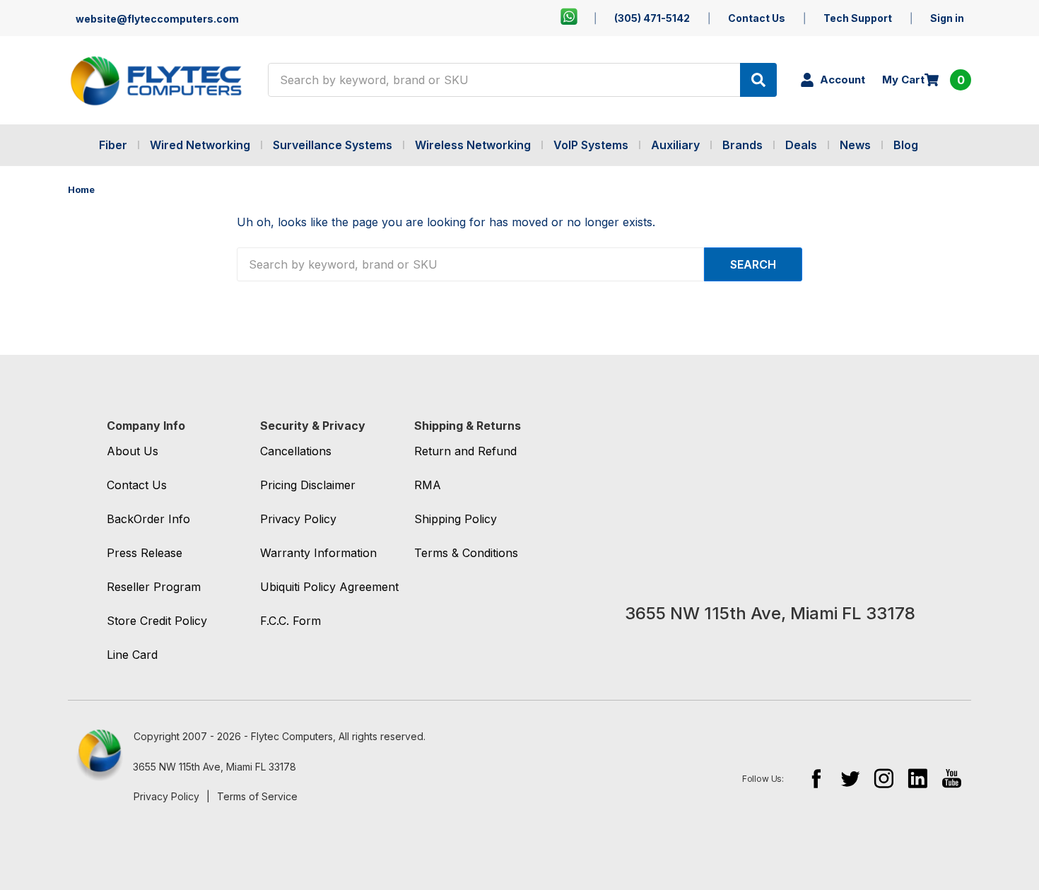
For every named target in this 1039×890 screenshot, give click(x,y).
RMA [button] (427, 485)
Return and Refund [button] (465, 451)
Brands (742, 145)
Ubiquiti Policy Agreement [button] (329, 587)
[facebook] (816, 778)
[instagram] (884, 778)
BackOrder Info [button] (148, 519)
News (855, 145)
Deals (801, 145)
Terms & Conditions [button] (466, 553)
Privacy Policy (166, 796)
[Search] (758, 80)
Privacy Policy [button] (298, 519)
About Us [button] (132, 451)
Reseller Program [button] (154, 587)
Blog (905, 145)
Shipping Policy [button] (455, 519)
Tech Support (857, 18)
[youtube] (952, 778)
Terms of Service (257, 796)
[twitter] (850, 778)
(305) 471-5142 (652, 18)
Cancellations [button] (295, 451)
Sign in (947, 18)
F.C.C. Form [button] (290, 621)
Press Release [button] (144, 553)
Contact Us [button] (137, 485)
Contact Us (756, 18)
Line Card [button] (132, 655)
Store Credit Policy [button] (157, 621)
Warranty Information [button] (318, 553)
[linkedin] (918, 778)
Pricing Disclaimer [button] (308, 485)
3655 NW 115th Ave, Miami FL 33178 (214, 767)
